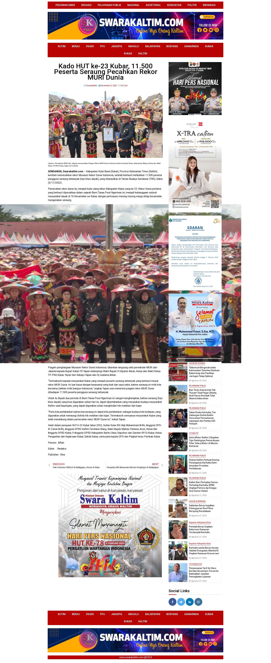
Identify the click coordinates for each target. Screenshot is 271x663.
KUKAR (128, 53)
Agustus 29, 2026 (199, 380)
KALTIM (142, 53)
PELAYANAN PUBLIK (109, 5)
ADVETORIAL (153, 5)
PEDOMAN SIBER (65, 5)
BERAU (76, 46)
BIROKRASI (209, 5)
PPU (102, 46)
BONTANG (172, 46)
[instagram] (198, 602)
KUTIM (62, 46)
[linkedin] (190, 602)
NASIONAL (133, 5)
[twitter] (181, 602)
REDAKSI (86, 5)
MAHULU (133, 46)
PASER (90, 46)
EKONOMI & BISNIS (197, 363)
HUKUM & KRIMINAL (197, 501)
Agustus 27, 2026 (199, 473)
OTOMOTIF (193, 433)
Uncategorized (195, 564)
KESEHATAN (174, 5)
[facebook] (172, 602)
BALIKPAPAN (152, 46)
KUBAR (209, 46)
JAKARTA (116, 46)
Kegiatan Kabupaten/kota (200, 522)
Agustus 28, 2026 (199, 403)
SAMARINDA (191, 46)
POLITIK (192, 5)
